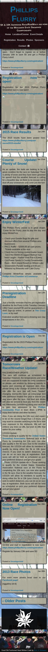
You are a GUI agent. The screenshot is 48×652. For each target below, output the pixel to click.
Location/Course (20, 34)
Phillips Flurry (24, 14)
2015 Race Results (16, 132)
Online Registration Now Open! (19, 506)
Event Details (36, 34)
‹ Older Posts (14, 601)
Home (8, 34)
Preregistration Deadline (14, 295)
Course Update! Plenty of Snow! (19, 161)
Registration (10, 40)
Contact (22, 46)
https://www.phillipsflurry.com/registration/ (22, 61)
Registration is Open (18, 336)
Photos (29, 40)
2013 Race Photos (16, 572)
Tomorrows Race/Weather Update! (20, 366)
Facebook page (10, 580)
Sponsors (39, 40)
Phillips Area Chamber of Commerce (20, 276)
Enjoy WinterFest (15, 222)
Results (21, 40)
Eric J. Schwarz (40, 650)
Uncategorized (16, 67)
